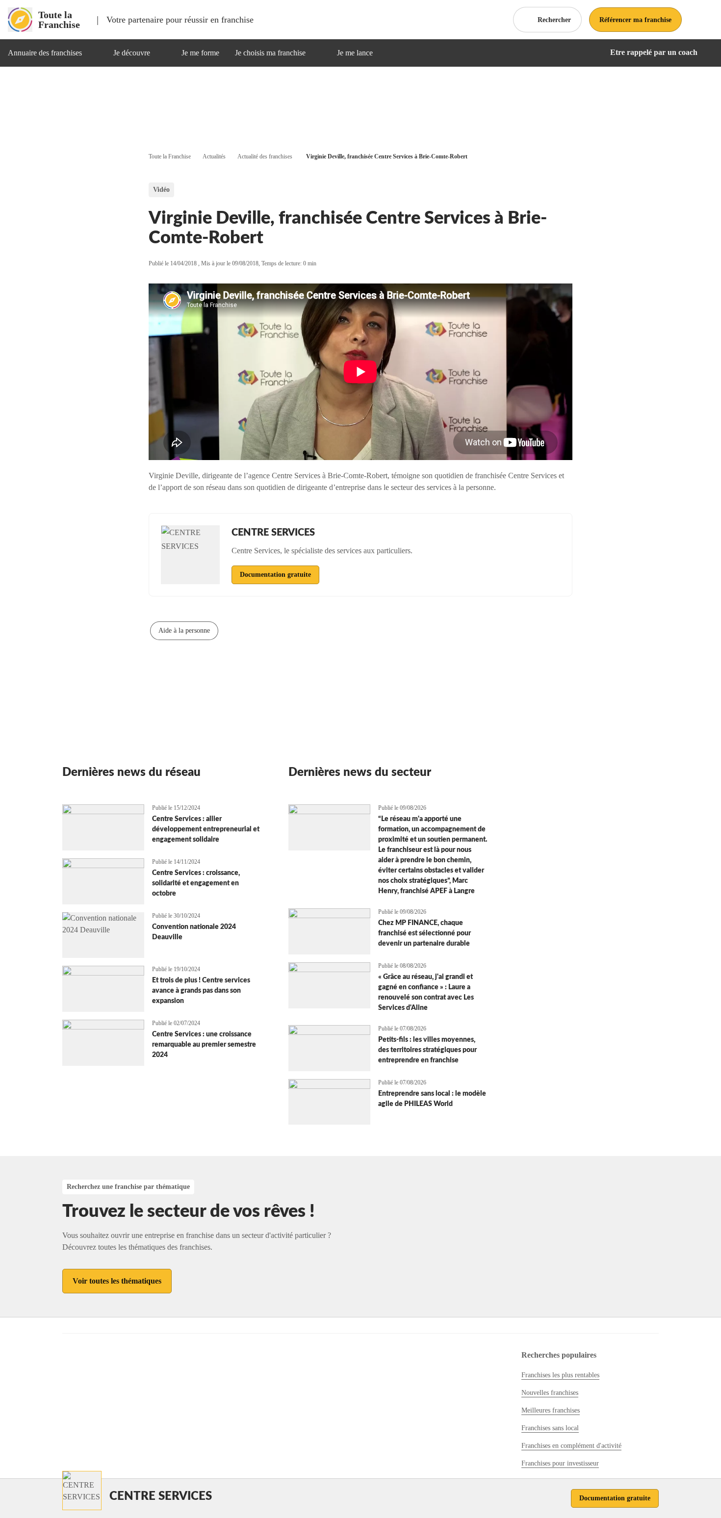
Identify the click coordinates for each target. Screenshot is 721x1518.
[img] (94, 53)
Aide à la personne (184, 630)
